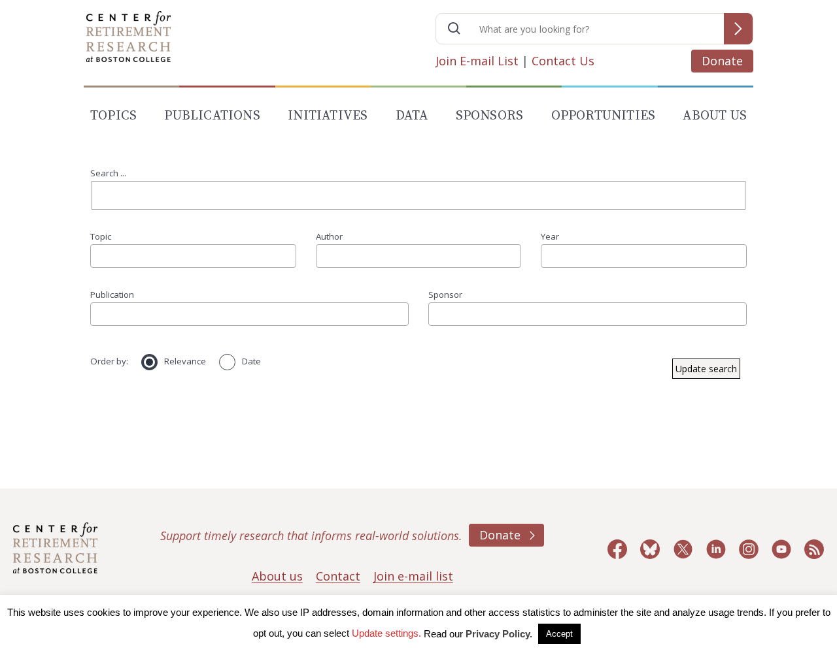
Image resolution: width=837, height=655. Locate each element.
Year (550, 236)
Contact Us (563, 61)
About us (277, 576)
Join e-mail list (413, 576)
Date (251, 361)
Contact (338, 576)
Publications (212, 116)
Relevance (185, 361)
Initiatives (327, 116)
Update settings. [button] (386, 633)
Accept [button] (559, 634)
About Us (715, 116)
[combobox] (193, 256)
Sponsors (490, 116)
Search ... (108, 173)
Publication (112, 294)
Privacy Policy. (499, 633)
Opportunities (603, 116)
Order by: (109, 361)
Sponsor (445, 294)
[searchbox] (98, 255)
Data (412, 116)
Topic (100, 236)
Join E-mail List (477, 61)
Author (329, 236)
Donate (722, 61)
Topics (113, 116)
